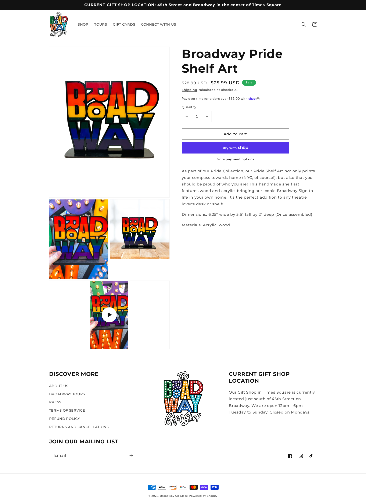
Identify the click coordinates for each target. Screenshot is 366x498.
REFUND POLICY (64, 418)
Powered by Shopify (203, 495)
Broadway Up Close (174, 495)
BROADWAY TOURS (67, 394)
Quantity (189, 107)
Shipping (189, 89)
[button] (303, 24)
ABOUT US (59, 386)
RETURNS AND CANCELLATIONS (79, 427)
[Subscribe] (131, 455)
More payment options (235, 159)
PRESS (55, 402)
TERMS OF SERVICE (67, 410)
